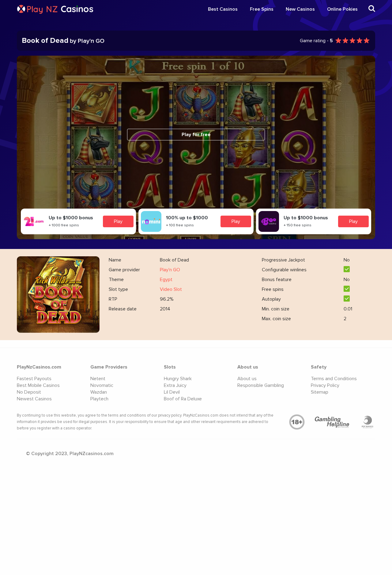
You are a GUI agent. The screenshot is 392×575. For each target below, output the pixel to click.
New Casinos (300, 9)
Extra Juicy (175, 385)
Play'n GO (170, 270)
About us (247, 379)
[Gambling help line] (332, 422)
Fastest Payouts (34, 379)
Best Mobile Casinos (38, 385)
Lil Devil (172, 392)
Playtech (99, 399)
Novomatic (101, 385)
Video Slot (171, 289)
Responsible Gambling (260, 385)
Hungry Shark (178, 379)
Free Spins (261, 9)
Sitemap (319, 392)
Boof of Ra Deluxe (183, 399)
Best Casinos (223, 9)
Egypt (166, 279)
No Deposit (29, 392)
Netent (97, 379)
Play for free (196, 135)
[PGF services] (367, 422)
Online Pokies (342, 9)
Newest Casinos (34, 399)
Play (118, 221)
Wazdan (98, 392)
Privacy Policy (325, 385)
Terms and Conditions (334, 379)
